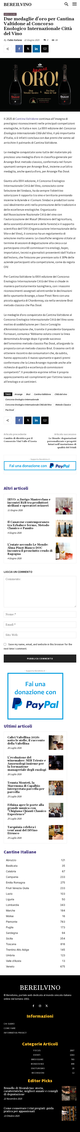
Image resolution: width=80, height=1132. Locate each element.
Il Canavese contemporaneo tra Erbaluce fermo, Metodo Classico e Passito (28, 525)
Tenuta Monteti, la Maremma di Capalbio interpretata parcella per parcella (25, 787)
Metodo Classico (63, 404)
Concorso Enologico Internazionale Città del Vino (28, 404)
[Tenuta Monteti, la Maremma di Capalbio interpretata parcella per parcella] (56, 788)
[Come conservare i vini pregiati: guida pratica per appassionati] (69, 1113)
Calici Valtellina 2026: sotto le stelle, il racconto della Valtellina (26, 740)
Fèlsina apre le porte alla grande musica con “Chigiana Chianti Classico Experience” (26, 809)
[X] (27, 48)
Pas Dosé (9, 409)
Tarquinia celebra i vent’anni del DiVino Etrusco (22, 830)
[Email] (45, 48)
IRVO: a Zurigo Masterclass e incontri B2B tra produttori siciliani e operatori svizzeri (28, 503)
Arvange (18, 394)
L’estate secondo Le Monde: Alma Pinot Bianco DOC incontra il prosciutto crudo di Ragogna (29, 549)
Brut (28, 394)
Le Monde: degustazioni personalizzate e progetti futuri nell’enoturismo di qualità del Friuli (61, 443)
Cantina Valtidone (26, 119)
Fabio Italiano (14, 40)
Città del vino (61, 394)
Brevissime (10, 14)
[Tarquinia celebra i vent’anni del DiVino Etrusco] (56, 832)
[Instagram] (40, 1006)
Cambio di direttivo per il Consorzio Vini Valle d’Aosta (20, 440)
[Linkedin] (36, 48)
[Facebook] (19, 48)
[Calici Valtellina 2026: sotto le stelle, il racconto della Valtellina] (56, 742)
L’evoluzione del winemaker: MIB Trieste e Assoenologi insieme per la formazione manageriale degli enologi (26, 764)
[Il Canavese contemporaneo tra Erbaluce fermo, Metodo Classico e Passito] (64, 528)
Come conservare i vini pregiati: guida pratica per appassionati (29, 1110)
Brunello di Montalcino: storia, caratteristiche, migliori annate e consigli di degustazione (31, 1091)
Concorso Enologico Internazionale (22, 399)
